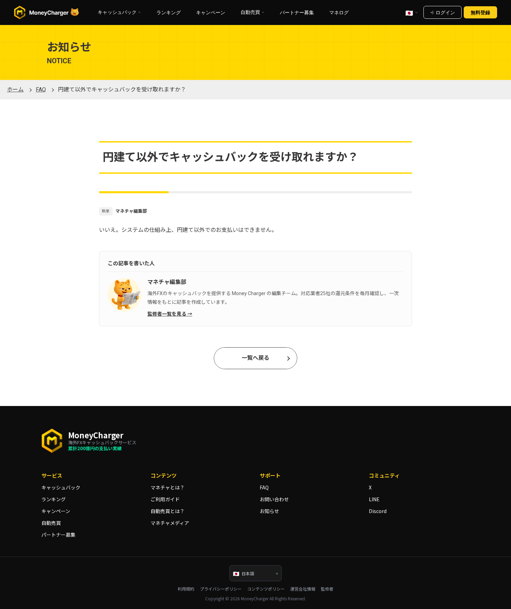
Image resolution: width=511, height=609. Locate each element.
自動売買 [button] (250, 12)
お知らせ (269, 511)
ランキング (168, 12)
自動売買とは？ (168, 511)
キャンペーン (210, 12)
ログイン (445, 12)
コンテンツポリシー (266, 589)
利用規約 (186, 589)
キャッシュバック (60, 487)
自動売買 (51, 522)
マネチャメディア (170, 522)
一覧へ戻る (255, 358)
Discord (378, 511)
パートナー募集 (297, 12)
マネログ (339, 12)
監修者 (327, 589)
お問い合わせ (274, 499)
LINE (374, 499)
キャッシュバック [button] (117, 12)
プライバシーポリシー (221, 589)
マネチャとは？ (168, 487)
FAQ (264, 487)
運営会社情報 (302, 589)
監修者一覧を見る (166, 314)
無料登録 (480, 12)
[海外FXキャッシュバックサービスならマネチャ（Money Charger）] (47, 12)
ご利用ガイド (165, 499)
